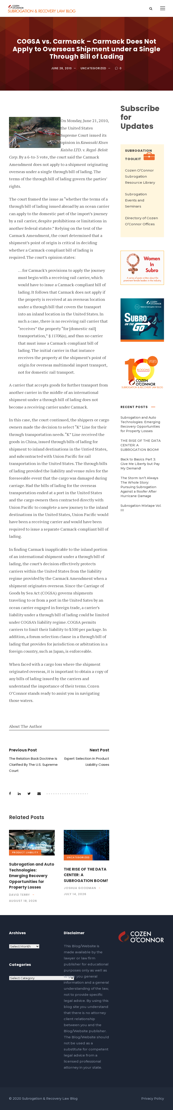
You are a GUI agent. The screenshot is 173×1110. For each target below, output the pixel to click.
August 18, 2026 (23, 901)
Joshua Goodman (80, 888)
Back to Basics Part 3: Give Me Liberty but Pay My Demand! (140, 463)
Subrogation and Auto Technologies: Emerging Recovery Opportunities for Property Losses (31, 876)
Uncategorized (93, 68)
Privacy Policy (152, 1099)
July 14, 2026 (75, 894)
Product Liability (25, 852)
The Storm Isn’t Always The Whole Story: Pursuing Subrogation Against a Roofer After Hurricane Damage (139, 487)
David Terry (19, 895)
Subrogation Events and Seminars (136, 200)
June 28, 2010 (61, 68)
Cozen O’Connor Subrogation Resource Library (140, 176)
